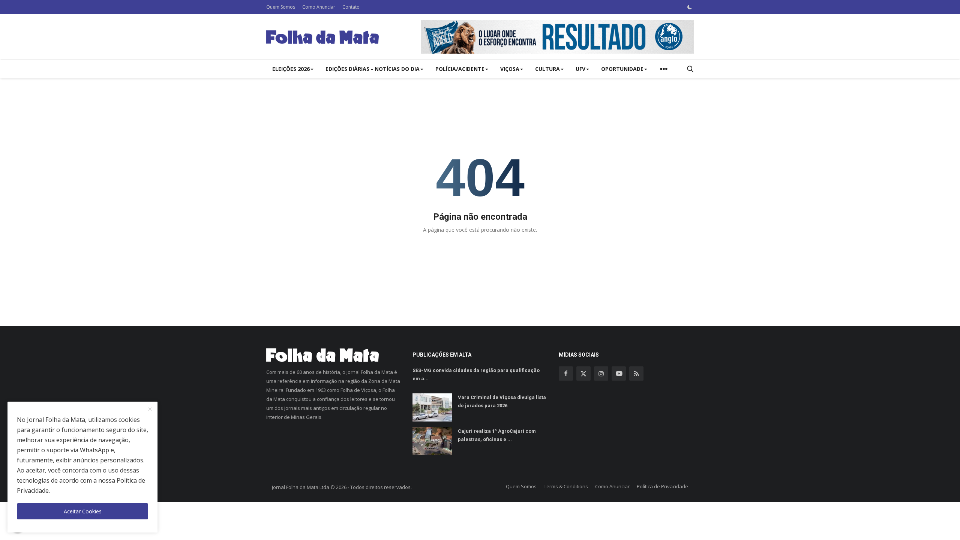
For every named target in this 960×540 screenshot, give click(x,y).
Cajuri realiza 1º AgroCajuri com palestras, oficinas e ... (497, 435)
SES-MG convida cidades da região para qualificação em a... (476, 374)
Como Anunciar (318, 7)
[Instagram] (601, 373)
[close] (150, 409)
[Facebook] (566, 373)
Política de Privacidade (662, 486)
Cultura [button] (547, 68)
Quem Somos (280, 7)
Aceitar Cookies (83, 511)
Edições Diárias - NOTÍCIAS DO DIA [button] (373, 68)
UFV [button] (580, 68)
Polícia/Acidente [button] (459, 68)
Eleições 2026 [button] (291, 68)
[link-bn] (557, 37)
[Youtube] (619, 373)
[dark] (690, 7)
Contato (351, 7)
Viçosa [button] (509, 68)
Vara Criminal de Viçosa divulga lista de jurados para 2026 (502, 401)
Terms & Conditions (566, 486)
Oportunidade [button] (622, 68)
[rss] (636, 373)
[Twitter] (583, 373)
